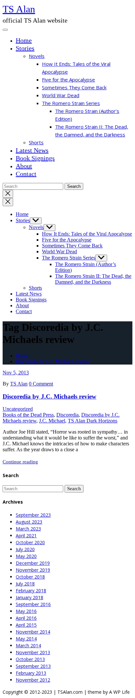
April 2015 (26, 625)
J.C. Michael (52, 420)
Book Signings (35, 158)
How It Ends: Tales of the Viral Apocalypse (87, 234)
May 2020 (26, 556)
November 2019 (33, 570)
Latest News (32, 150)
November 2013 (33, 652)
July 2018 (25, 584)
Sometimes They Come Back (74, 87)
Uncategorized (18, 409)
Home (24, 40)
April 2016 (26, 618)
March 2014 (28, 645)
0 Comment (41, 383)
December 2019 (33, 563)
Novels (37, 56)
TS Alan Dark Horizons (92, 420)
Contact (26, 173)
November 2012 (33, 680)
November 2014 (33, 632)
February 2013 (31, 673)
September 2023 (33, 515)
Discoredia (67, 415)
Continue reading (20, 461)
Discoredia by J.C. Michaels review (52, 361)
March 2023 (28, 529)
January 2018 (29, 597)
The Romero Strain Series (71, 103)
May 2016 (26, 611)
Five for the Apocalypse (68, 79)
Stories (25, 48)
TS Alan (19, 9)
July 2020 (25, 549)
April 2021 (26, 535)
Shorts (36, 142)
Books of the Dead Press (28, 415)
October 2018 (30, 577)
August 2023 (29, 522)
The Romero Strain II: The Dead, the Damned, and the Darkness (93, 279)
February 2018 (31, 590)
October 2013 (30, 659)
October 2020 (30, 542)
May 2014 (26, 638)
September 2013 (33, 666)
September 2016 (33, 604)
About (24, 166)
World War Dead (60, 95)
